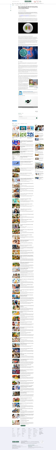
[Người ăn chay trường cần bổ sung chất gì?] (16, 175)
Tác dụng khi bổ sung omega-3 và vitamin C (26, 219)
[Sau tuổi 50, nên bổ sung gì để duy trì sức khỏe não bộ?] (16, 226)
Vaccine (18, 436)
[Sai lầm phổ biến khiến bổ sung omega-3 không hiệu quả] (16, 313)
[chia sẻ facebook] (10, 4)
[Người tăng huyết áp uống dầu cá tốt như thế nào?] (16, 190)
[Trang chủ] (12, 3)
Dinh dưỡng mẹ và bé (35, 429)
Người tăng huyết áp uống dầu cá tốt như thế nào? (27, 188)
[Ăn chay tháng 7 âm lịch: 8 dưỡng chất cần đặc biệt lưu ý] (16, 231)
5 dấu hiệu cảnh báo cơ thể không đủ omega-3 (26, 284)
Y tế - (35, 132)
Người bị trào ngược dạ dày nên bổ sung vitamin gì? (26, 338)
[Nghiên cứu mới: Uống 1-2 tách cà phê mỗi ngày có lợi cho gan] (16, 355)
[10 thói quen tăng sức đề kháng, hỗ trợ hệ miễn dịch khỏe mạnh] (39, 146)
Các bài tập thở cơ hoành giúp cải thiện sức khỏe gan (41, 158)
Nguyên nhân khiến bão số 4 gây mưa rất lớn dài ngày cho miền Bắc (26, 151)
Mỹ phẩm (29, 436)
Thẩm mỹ (29, 437)
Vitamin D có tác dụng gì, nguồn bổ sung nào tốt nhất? (26, 184)
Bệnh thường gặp (29, 430)
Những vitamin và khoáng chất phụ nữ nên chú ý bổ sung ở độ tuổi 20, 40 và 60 (26, 262)
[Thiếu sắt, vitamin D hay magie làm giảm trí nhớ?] (16, 302)
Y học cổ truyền (26, 3)
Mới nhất (22, 113)
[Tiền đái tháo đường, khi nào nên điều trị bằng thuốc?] (16, 410)
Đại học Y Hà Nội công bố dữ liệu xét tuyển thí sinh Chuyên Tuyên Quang (26, 156)
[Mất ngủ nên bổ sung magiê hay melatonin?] (16, 247)
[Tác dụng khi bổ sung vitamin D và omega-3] (16, 236)
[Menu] (42, 3)
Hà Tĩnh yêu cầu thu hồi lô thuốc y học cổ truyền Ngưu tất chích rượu (41, 136)
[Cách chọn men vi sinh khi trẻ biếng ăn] (15, 135)
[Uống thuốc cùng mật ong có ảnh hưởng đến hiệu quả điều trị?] (16, 307)
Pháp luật (13, 430)
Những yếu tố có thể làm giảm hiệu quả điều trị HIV (26, 403)
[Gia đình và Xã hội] (35, 1)
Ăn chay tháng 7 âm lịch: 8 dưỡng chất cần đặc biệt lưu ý (26, 230)
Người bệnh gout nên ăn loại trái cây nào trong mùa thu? (41, 154)
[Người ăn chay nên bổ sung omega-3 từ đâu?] (16, 252)
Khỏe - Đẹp (34, 3)
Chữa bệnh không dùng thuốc (24, 432)
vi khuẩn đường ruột (21, 15)
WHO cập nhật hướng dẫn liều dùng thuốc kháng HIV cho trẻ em (26, 327)
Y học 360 (23, 3)
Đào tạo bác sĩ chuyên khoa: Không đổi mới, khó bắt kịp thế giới (41, 178)
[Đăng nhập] (40, 0)
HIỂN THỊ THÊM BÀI (23, 425)
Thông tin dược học (23, 9)
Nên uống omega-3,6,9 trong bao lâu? (25, 375)
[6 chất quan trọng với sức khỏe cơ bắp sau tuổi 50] (16, 170)
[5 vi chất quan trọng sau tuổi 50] (16, 422)
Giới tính (29, 3)
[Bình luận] (10, 10)
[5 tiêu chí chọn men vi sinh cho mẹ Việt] (23, 135)
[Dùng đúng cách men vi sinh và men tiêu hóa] (30, 128)
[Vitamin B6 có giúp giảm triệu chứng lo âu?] (16, 400)
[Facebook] (41, 441)
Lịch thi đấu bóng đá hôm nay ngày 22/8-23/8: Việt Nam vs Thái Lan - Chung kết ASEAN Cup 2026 (26, 141)
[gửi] (36, 118)
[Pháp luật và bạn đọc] (37, 1)
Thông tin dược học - (22, 189)
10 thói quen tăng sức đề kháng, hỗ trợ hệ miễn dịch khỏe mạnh (39, 150)
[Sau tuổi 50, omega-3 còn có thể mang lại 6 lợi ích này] (16, 281)
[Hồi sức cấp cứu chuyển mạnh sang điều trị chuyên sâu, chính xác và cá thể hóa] (36, 139)
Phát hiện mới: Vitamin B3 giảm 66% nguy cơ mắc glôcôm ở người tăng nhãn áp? (27, 240)
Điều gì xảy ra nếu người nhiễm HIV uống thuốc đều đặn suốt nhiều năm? (26, 295)
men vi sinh (27, 16)
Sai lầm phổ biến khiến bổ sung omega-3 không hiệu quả (26, 311)
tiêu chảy (26, 15)
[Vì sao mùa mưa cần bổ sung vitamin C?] (16, 334)
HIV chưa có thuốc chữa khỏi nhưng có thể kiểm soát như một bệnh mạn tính (26, 268)
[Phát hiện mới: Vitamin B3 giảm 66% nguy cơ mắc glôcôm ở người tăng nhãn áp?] (16, 242)
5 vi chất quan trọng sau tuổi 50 (24, 420)
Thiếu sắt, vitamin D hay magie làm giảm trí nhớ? (26, 300)
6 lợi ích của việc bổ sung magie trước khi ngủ (26, 348)
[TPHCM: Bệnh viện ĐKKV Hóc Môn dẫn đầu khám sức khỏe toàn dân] (39, 128)
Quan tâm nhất (19, 113)
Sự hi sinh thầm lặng (14, 435)
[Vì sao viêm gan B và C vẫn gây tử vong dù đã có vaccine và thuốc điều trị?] (16, 361)
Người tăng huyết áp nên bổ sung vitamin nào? (26, 380)
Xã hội (12, 429)
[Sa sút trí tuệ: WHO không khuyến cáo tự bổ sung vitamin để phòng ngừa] (16, 393)
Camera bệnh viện (13, 436)
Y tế (13, 3)
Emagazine (23, 434)
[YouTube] (42, 441)
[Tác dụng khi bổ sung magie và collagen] (16, 200)
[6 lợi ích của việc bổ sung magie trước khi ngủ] (16, 350)
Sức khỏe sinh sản (34, 435)
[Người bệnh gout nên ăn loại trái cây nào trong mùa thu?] (36, 155)
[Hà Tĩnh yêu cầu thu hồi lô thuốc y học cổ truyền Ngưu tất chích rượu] (36, 136)
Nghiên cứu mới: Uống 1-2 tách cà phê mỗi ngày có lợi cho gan (26, 354)
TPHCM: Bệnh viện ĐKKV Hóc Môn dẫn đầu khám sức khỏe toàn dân (39, 131)
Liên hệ (42, 442)
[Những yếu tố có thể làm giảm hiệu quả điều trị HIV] (16, 405)
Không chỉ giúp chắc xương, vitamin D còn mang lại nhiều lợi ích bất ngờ (26, 343)
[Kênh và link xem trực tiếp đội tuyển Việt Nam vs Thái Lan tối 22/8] (16, 148)
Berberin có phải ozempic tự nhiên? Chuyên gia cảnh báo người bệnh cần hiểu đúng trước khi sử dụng (26, 256)
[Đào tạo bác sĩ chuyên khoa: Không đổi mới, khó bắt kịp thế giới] (36, 178)
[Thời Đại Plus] (40, 1)
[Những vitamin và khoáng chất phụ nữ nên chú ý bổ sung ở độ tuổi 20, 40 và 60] (16, 264)
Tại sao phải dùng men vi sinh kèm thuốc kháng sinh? (33, 86)
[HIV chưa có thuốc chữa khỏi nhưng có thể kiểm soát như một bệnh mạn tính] (16, 269)
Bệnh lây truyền (34, 436)
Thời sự (15, 3)
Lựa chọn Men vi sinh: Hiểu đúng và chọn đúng (28, 91)
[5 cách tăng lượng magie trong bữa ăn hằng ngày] (16, 318)
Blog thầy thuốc (38, 162)
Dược (24, 3)
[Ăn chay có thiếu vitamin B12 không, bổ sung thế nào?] (16, 216)
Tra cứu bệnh (17, 3)
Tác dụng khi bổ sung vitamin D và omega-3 (26, 234)
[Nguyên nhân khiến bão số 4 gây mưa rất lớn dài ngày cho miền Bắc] (16, 153)
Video (22, 435)
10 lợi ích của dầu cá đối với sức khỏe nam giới (26, 193)
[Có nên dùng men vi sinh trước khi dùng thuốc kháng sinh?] (23, 128)
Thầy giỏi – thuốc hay (24, 429)
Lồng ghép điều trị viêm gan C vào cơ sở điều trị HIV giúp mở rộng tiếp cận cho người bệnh (26, 386)
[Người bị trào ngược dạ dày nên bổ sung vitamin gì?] (16, 339)
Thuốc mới (18, 435)
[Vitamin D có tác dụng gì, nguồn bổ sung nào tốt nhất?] (16, 185)
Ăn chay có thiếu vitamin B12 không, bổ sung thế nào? (26, 214)
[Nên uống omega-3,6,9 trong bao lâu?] (16, 377)
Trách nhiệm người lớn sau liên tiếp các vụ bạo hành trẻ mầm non (41, 174)
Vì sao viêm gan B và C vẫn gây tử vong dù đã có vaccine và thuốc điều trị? (26, 359)
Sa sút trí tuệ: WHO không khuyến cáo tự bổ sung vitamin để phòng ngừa (27, 392)
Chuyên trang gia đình (41, 433)
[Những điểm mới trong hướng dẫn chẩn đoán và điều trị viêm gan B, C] (16, 371)
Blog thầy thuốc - (36, 170)
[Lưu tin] (10, 9)
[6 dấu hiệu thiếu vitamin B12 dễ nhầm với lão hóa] (16, 276)
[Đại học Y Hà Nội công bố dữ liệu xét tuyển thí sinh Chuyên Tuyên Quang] (16, 158)
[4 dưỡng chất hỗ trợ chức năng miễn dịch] (16, 211)
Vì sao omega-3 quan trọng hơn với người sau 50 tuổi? (26, 290)
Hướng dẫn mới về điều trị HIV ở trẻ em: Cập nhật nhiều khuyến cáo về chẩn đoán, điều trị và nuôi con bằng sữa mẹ (27, 415)
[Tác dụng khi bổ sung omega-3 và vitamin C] (16, 221)
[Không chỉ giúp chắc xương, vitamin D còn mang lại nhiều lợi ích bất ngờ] (16, 345)
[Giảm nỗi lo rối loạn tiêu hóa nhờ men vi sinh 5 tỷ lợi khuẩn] (15, 128)
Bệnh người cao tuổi (30, 429)
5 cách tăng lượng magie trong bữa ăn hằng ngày (27, 316)
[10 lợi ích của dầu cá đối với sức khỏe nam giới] (16, 195)
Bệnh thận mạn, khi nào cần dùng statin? (25, 364)
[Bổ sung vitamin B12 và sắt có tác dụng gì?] (16, 324)
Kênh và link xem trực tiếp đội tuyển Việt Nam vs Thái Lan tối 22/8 (26, 146)
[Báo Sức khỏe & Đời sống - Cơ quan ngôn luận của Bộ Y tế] (28, 1)
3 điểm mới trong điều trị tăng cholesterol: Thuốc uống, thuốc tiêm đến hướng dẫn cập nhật (27, 178)
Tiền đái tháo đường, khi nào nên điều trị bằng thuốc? (26, 409)
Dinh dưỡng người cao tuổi (35, 430)
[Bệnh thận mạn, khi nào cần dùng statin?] (16, 366)
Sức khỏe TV (20, 3)
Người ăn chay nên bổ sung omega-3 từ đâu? (26, 250)
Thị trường (41, 3)
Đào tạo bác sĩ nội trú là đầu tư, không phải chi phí (39, 169)
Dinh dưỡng (32, 3)
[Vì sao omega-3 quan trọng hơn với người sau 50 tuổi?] (16, 291)
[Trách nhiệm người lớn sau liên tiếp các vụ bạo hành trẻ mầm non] (36, 174)
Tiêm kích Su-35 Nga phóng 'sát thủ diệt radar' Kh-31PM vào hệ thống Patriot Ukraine (26, 161)
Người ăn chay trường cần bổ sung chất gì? (26, 173)
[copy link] (10, 7)
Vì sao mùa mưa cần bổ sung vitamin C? (25, 332)
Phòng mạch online (37, 3)
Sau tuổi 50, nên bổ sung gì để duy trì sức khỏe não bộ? (26, 225)
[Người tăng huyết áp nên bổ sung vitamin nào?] (16, 382)
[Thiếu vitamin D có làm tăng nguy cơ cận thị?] (16, 206)
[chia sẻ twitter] (10, 6)
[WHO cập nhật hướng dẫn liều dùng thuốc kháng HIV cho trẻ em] (16, 329)
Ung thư (29, 434)
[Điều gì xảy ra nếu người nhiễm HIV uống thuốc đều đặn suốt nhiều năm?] (16, 297)
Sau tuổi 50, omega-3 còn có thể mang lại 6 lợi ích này (27, 279)
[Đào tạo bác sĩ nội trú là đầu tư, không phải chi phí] (39, 166)
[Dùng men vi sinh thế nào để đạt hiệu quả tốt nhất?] (30, 135)
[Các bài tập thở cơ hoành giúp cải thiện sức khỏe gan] (36, 159)
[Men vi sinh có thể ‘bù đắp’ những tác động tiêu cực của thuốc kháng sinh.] (28, 27)
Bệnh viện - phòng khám (24, 430)
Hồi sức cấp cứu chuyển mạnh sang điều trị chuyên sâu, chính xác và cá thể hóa (41, 139)
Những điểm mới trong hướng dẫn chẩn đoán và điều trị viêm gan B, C (26, 370)
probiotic (19, 123)
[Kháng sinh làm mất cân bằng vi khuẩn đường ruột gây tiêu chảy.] (28, 52)
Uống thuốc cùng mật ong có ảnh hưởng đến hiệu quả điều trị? (27, 306)
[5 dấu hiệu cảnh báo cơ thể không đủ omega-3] (16, 286)
